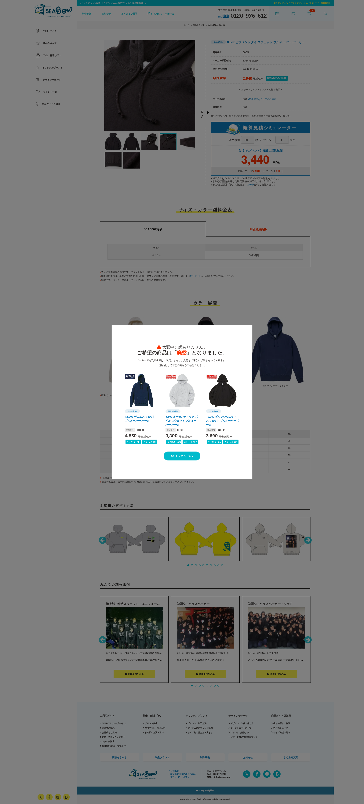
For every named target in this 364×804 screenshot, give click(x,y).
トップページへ (184, 456)
